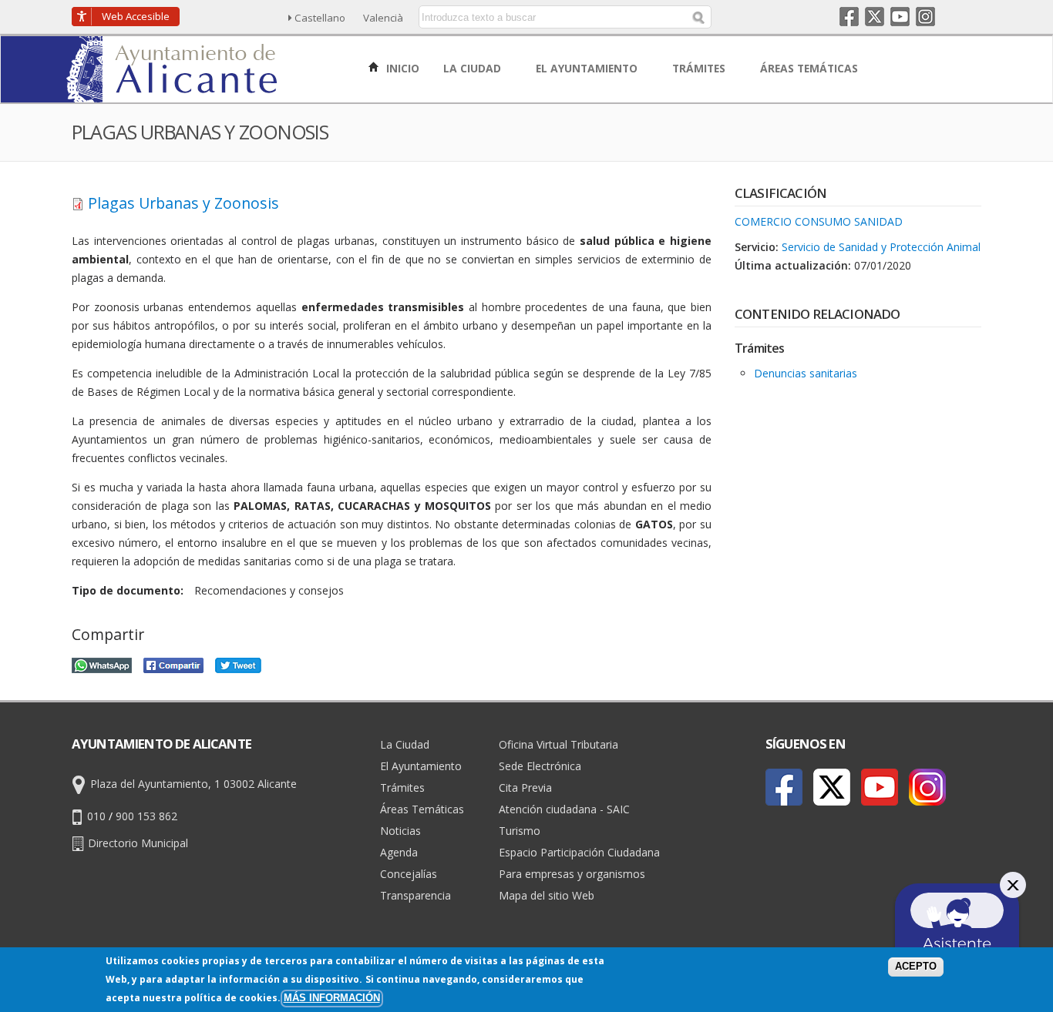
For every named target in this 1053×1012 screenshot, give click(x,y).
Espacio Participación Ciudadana (579, 852)
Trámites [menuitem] (700, 68)
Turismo (519, 830)
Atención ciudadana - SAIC (564, 809)
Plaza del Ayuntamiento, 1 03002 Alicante (193, 783)
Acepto (916, 966)
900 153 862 (146, 815)
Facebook (849, 16)
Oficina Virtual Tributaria (558, 744)
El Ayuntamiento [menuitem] (588, 68)
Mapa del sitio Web (546, 895)
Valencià (383, 18)
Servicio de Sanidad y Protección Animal (881, 247)
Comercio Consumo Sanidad (819, 221)
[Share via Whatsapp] (102, 663)
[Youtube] (879, 787)
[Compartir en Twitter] (238, 663)
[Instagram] (927, 787)
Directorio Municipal (138, 842)
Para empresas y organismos (572, 873)
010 (96, 815)
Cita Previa (525, 787)
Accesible (136, 16)
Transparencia (415, 895)
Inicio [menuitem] (401, 68)
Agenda (399, 852)
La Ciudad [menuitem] (473, 68)
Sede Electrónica (540, 766)
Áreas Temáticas (422, 809)
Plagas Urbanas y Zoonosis (183, 203)
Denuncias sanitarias (805, 373)
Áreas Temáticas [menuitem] (810, 68)
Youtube (900, 16)
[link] (173, 93)
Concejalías (408, 873)
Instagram (925, 16)
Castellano (319, 18)
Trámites (402, 787)
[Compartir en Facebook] (173, 663)
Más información (332, 998)
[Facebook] (783, 787)
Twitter (874, 16)
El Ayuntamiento (421, 766)
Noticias (400, 830)
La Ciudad (404, 744)
